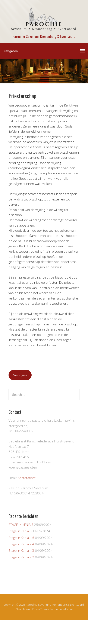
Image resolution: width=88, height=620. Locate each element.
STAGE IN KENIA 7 (21, 524)
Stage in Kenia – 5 (21, 537)
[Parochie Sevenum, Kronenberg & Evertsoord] (44, 29)
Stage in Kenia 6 (20, 531)
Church (20, 609)
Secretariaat (26, 478)
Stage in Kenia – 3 (21, 550)
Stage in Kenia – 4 (21, 544)
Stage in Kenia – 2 (21, 557)
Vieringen (20, 375)
